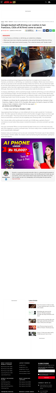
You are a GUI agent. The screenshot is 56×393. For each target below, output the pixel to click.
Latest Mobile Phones (5, 374)
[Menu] (2, 2)
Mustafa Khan (5, 30)
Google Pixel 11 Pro (23, 367)
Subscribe (46, 377)
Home (2, 21)
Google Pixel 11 (22, 365)
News (6, 21)
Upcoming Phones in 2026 (6, 372)
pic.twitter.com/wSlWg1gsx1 (11, 106)
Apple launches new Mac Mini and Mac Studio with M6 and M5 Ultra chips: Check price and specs (45, 321)
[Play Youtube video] (28, 153)
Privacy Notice (45, 374)
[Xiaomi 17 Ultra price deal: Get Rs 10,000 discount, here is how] (32, 334)
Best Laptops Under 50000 (25, 386)
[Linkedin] (6, 179)
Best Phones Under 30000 (6, 370)
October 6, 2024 (25, 109)
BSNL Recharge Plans (5, 384)
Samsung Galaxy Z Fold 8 (24, 373)
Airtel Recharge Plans (5, 382)
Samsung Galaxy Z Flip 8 (24, 371)
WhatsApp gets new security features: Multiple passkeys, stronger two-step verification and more (45, 313)
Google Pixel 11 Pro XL (24, 369)
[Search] (46, 2)
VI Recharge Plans (5, 388)
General (11, 21)
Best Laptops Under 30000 (25, 382)
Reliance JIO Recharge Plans (7, 386)
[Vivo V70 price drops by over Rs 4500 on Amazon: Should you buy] (32, 327)
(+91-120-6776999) (44, 391)
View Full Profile (16, 179)
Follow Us (39, 30)
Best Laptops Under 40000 (25, 384)
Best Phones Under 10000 (6, 366)
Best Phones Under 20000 (6, 368)
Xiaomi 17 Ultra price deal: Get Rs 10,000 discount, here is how (45, 333)
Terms (41, 374)
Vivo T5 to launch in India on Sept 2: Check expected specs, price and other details (45, 306)
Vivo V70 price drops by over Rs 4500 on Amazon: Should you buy (45, 326)
